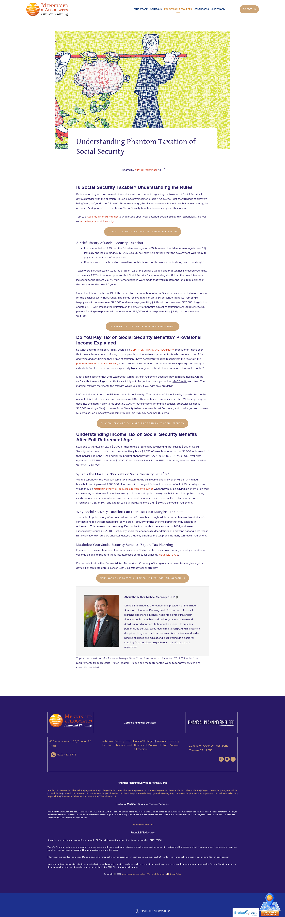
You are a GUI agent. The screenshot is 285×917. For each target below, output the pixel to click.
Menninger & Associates (133, 874)
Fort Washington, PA (157, 790)
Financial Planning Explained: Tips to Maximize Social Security (142, 423)
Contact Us (249, 9)
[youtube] (227, 759)
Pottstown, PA (182, 793)
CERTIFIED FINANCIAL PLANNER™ (153, 349)
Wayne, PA (93, 796)
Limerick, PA (69, 793)
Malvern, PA (82, 793)
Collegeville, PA (107, 790)
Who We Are (141, 9)
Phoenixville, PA (142, 793)
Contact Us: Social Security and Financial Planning (142, 232)
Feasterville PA (176, 790)
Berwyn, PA (65, 790)
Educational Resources (178, 9)
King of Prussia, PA (210, 790)
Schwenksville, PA (227, 793)
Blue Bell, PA (78, 790)
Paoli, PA (128, 793)
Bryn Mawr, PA (92, 790)
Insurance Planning (168, 741)
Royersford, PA (210, 793)
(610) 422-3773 (168, 554)
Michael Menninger (146, 169)
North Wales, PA (114, 793)
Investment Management (117, 745)
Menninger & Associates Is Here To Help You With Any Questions (142, 578)
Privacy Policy (174, 874)
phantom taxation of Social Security (97, 363)
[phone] (53, 754)
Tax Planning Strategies (140, 741)
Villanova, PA (80, 796)
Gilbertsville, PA (192, 790)
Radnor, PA (195, 793)
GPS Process (201, 9)
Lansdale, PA (55, 793)
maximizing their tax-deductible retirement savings (123, 488)
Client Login (218, 9)
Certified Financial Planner (102, 216)
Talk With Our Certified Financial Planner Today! (142, 326)
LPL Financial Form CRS (143, 824)
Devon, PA (141, 790)
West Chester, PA (107, 796)
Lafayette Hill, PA (229, 790)
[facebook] (233, 759)
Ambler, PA (53, 790)
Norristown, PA (97, 793)
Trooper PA (67, 796)
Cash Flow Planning (112, 741)
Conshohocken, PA (126, 790)
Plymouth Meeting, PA (162, 793)
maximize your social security (97, 221)
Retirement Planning (146, 745)
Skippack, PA (54, 796)
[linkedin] (221, 759)
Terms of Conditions (157, 874)
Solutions (156, 9)
